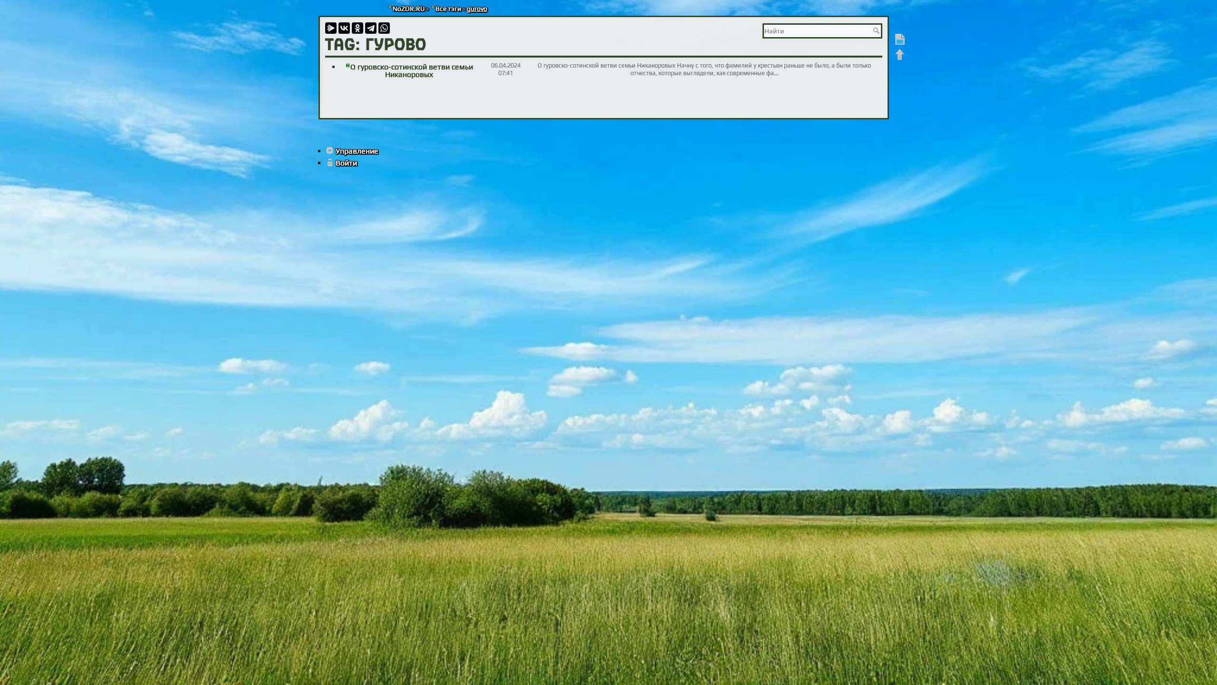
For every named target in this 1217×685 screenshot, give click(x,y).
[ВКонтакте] (344, 28)
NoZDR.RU (409, 8)
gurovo (477, 8)
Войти (346, 162)
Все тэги (448, 8)
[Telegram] (371, 28)
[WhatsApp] (384, 28)
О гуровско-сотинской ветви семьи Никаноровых (411, 70)
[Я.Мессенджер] (331, 28)
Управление (357, 151)
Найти (877, 30)
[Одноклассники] (357, 28)
